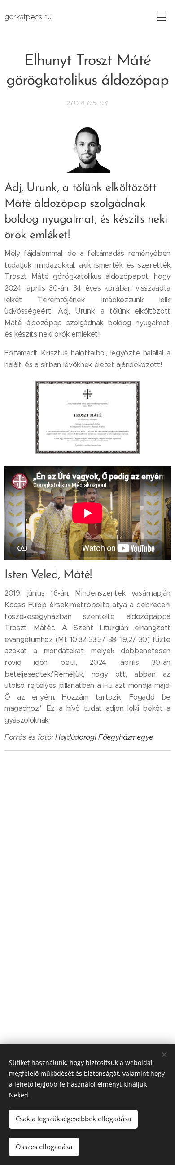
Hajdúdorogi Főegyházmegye (104, 737)
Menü (162, 17)
